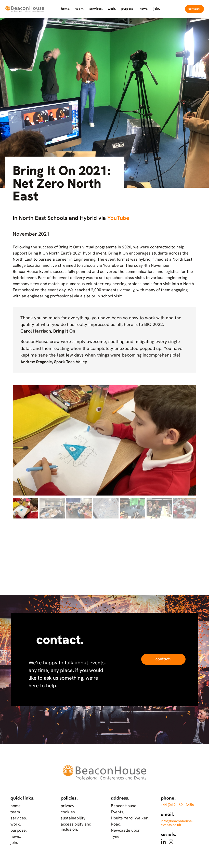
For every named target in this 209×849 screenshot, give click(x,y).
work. (112, 8)
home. (65, 8)
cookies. (68, 812)
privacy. (68, 805)
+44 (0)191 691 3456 (177, 804)
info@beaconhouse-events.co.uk (177, 823)
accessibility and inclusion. (76, 826)
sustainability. (73, 818)
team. (79, 8)
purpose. (128, 8)
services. (96, 8)
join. (156, 8)
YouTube (118, 218)
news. (144, 8)
